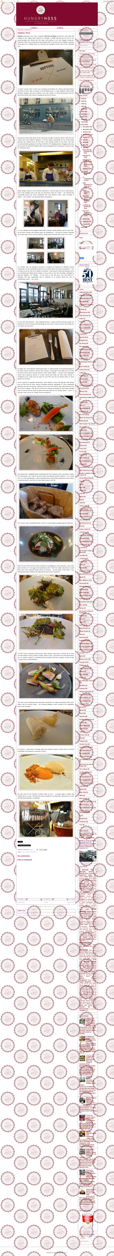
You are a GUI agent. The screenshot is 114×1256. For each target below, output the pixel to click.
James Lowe (83, 506)
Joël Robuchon (84, 523)
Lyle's (81, 564)
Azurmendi (82, 337)
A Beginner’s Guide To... (86, 304)
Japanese (82, 513)
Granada (82, 464)
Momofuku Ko (83, 598)
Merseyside (83, 583)
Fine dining (82, 442)
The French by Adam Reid (87, 759)
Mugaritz (82, 615)
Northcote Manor (84, 643)
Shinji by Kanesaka (85, 691)
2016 (83, 114)
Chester (81, 382)
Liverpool (82, 558)
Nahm (81, 619)
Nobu (81, 634)
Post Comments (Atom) (49, 906)
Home (46, 902)
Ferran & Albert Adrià (86, 439)
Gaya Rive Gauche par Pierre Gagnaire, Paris (87, 199)
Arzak (81, 321)
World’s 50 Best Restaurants (87, 64)
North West (82, 640)
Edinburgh (82, 420)
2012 (83, 124)
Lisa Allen (82, 555)
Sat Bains (82, 685)
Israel (81, 493)
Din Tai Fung (83, 414)
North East (82, 637)
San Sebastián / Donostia (87, 680)
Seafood (82, 688)
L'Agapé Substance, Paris (87, 173)
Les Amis (82, 547)
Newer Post (21, 902)
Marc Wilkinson (84, 580)
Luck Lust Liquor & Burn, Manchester (91, 1117)
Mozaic (81, 608)
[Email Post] (37, 849)
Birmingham (83, 352)
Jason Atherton (84, 516)
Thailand (82, 741)
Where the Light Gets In (86, 801)
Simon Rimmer (84, 697)
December (86, 126)
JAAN (81, 502)
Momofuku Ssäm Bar (86, 602)
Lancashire (82, 538)
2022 (83, 103)
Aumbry (81, 334)
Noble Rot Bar (83, 631)
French (27, 851)
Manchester (83, 571)
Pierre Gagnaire (84, 668)
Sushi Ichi (82, 728)
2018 (83, 109)
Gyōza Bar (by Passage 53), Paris (87, 151)
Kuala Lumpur (83, 529)
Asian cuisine (83, 328)
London (81, 561)
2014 (83, 119)
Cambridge (82, 376)
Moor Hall (82, 605)
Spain (81, 713)
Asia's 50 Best (83, 324)
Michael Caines (84, 586)
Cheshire (82, 379)
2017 (83, 111)
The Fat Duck (83, 753)
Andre (81, 318)
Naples (81, 622)
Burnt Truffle (83, 366)
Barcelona (82, 346)
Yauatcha (82, 818)
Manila (81, 577)
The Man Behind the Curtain (86, 996)
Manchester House (85, 574)
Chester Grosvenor (85, 385)
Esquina (82, 430)
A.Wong (81, 309)
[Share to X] (43, 850)
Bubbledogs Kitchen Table (87, 362)
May (84, 145)
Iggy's (81, 487)
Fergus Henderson (85, 436)
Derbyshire (82, 411)
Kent (80, 526)
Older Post (71, 902)
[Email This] (40, 850)
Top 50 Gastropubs (85, 783)
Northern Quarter (84, 646)
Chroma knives (84, 394)
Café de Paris (83, 369)
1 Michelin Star (84, 292)
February (86, 221)
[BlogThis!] (41, 850)
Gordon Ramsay (84, 461)
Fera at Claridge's (84, 433)
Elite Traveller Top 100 (86, 424)
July (84, 139)
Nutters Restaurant (85, 649)
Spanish (82, 716)
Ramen (81, 677)
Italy (80, 499)
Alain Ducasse (83, 315)
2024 (83, 98)
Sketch (81, 707)
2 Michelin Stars (84, 295)
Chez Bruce (83, 388)
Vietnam (81, 789)
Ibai (80, 484)
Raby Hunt (82, 674)
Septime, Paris (87, 168)
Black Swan (83, 355)
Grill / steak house (85, 470)
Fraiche (81, 445)
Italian (81, 496)
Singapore (82, 704)
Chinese (82, 391)
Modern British (84, 595)
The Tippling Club (85, 780)
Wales (81, 795)
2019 (83, 106)
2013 (83, 122)
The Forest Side (84, 756)
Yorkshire (82, 821)
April (84, 147)
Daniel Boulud (83, 408)
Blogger (65, 1252)
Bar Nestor (82, 343)
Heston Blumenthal (85, 478)
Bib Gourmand (84, 349)
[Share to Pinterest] (46, 850)
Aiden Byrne (83, 312)
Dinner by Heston (84, 417)
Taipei (81, 731)
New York (82, 625)
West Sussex (83, 798)
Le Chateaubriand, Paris (87, 178)
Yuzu (80, 824)
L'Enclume (82, 532)
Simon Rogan (83, 701)
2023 (83, 101)
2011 (83, 227)
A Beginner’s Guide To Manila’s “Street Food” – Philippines (87, 836)
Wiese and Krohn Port (86, 807)
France (23, 851)
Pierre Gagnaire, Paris (86, 192)
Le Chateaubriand (85, 541)
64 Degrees (82, 301)
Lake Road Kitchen (85, 535)
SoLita (81, 710)
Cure (80, 405)
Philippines (82, 665)
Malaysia (82, 567)
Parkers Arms (83, 659)
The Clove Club (84, 750)
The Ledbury (83, 769)
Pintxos (81, 671)
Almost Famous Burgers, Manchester (91, 1099)
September (86, 134)
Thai (80, 738)
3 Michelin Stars (84, 298)
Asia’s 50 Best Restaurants (87, 68)
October (85, 132)
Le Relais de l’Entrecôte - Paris (87, 206)
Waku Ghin (82, 792)
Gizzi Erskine (83, 458)
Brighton (82, 359)
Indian (81, 490)
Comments (85, 1241)
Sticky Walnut (83, 725)
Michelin (31, 851)
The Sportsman (84, 776)
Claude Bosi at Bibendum (87, 397)
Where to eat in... (84, 804)
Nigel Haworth (83, 628)
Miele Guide (83, 592)
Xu (80, 815)
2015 (83, 116)
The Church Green (85, 747)
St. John (82, 722)
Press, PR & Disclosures (86, 80)
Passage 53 (83, 662)
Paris (35, 851)
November (86, 129)
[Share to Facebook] (45, 850)
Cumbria (82, 402)
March (85, 219)
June (84, 142)
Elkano (81, 427)
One (80, 653)
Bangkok (82, 340)
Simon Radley (83, 694)
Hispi (81, 481)
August (85, 137)
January (85, 224)
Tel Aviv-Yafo (83, 735)
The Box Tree (83, 744)
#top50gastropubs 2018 (86, 57)
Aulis (81, 331)
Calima (81, 372)
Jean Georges (83, 520)
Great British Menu (85, 467)
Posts (83, 1238)
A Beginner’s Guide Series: (87, 54)
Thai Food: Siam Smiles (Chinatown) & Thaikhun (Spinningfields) (91, 1173)
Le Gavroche (83, 544)
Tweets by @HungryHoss (24, 913)
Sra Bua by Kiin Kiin (85, 719)
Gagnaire (82, 454)
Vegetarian (82, 786)
